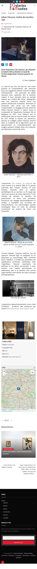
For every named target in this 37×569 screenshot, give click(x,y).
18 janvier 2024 (8, 23)
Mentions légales (28, 553)
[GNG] (18, 388)
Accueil (3, 500)
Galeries (11, 13)
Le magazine (18, 555)
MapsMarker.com (6, 409)
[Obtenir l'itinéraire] (35, 367)
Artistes (5, 509)
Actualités (5, 518)
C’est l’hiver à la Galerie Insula (8, 466)
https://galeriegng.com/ (15, 357)
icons (14, 409)
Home (3, 13)
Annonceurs (4, 555)
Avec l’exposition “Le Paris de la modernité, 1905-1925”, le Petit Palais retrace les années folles (27, 469)
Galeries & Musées (18, 553)
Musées (5, 506)
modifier (10, 411)
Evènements (6, 512)
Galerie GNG (7, 32)
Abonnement (25, 555)
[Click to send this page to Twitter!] (6, 64)
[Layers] (32, 372)
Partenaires (11, 555)
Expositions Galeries (25, 13)
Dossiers (5, 515)
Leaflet (11, 409)
